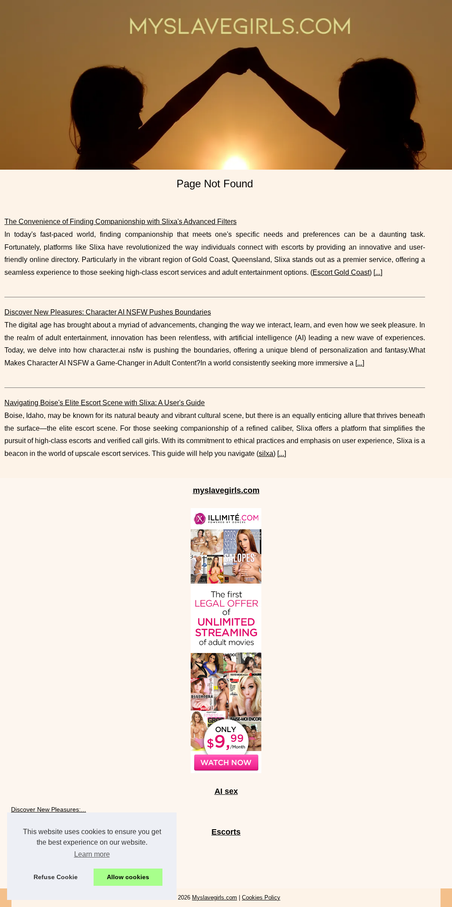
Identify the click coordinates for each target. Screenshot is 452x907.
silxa (266, 453)
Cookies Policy (261, 897)
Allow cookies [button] (128, 876)
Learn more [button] (92, 854)
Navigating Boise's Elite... (46, 850)
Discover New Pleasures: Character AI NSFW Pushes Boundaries (107, 312)
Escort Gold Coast (341, 272)
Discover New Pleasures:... (48, 809)
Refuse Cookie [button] (56, 876)
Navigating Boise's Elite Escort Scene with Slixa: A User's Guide (104, 402)
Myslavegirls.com (214, 897)
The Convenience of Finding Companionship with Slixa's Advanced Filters (120, 221)
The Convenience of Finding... (53, 869)
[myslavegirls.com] (226, 85)
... (377, 272)
